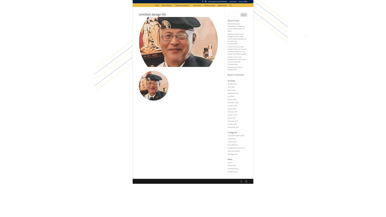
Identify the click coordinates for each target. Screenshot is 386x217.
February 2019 (232, 112)
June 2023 (231, 96)
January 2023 (232, 99)
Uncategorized (232, 154)
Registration (222, 5)
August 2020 (232, 109)
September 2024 (233, 93)
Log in (230, 162)
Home (157, 5)
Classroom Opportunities (236, 136)
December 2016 (233, 121)
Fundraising (232, 139)
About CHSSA (166, 5)
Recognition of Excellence (236, 148)
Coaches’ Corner (209, 5)
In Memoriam (232, 142)
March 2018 (232, 118)
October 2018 (232, 115)
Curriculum (197, 5)
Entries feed (232, 165)
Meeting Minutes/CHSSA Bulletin (218, 1)
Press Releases (233, 145)
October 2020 (232, 106)
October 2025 (232, 84)
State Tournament (182, 5)
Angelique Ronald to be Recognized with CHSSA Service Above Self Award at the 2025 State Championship (237, 39)
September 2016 (233, 127)
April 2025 (231, 87)
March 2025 (232, 90)
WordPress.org (233, 172)
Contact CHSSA (242, 1)
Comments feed (233, 169)
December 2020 (233, 102)
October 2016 (232, 124)
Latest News (233, 1)
